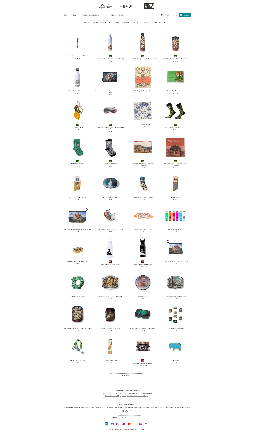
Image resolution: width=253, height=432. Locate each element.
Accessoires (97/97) (98, 22)
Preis (159, 22)
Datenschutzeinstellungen (141, 396)
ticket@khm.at (122, 393)
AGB (117, 396)
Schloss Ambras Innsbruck (125, 407)
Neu (65, 15)
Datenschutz (130, 396)
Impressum (123, 396)
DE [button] (167, 15)
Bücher (73, 15)
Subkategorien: (115, 22)
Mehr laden (126, 375)
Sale (121, 15)
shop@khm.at (148, 393)
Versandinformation (110, 396)
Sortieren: (146, 22)
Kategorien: (87, 22)
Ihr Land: (115, 417)
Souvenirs (109, 15)
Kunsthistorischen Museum (70, 407)
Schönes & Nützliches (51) (128, 22)
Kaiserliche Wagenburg (101, 407)
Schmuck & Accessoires (91, 15)
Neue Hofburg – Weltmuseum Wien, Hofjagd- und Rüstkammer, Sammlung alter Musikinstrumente (162, 407)
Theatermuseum (113, 407)
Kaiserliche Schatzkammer (86, 407)
